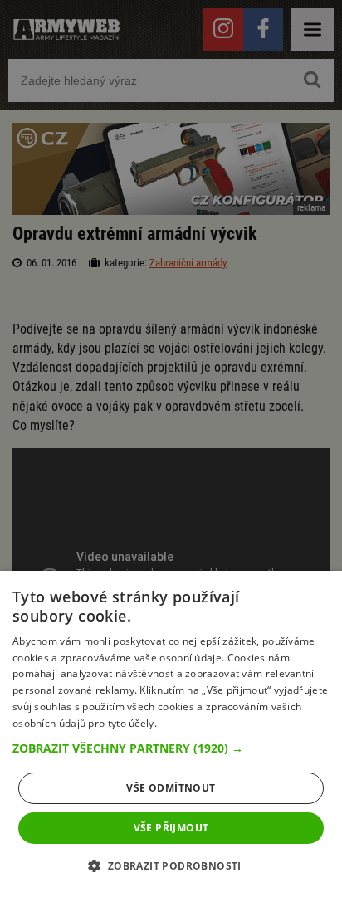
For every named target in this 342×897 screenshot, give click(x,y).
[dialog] (171, 734)
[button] (171, 748)
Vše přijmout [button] (171, 828)
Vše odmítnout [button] (170, 788)
